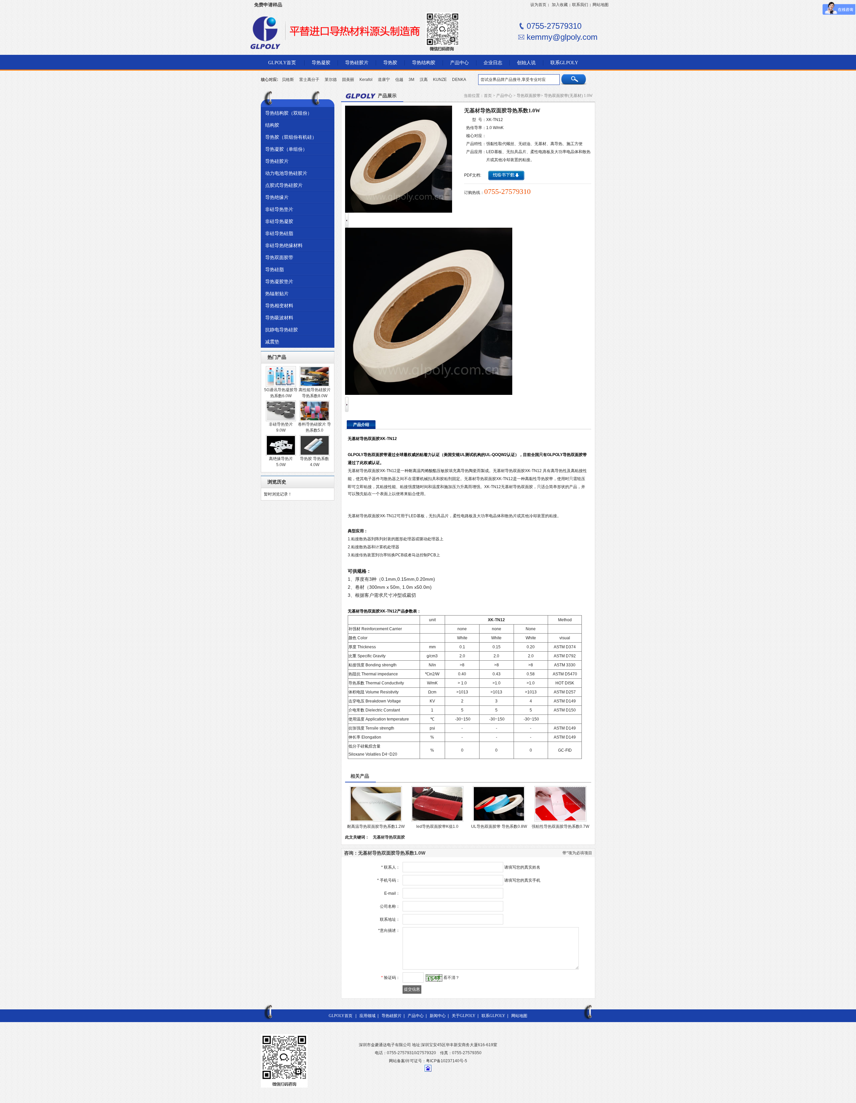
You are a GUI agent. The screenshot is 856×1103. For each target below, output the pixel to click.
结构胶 (272, 125)
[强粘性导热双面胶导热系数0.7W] (560, 820)
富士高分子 (309, 79)
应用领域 (367, 1015)
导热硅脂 (274, 269)
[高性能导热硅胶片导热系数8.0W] (315, 385)
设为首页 (538, 4)
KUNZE (440, 79)
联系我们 (580, 4)
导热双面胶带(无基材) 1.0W (568, 95)
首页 (488, 95)
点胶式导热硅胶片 (284, 185)
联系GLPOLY (493, 1015)
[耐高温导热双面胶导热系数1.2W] (376, 820)
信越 (399, 79)
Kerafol (365, 79)
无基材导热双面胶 (389, 837)
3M (411, 79)
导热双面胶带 (279, 257)
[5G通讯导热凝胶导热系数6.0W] (281, 385)
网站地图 (601, 4)
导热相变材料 (279, 305)
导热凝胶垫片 (279, 281)
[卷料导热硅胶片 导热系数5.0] (315, 420)
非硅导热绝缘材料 (284, 245)
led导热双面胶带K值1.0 (437, 826)
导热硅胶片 (277, 161)
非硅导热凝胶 (279, 221)
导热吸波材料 (279, 317)
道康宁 (384, 79)
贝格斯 (288, 79)
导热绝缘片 (277, 197)
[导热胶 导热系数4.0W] (315, 454)
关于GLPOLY (463, 1015)
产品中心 (504, 95)
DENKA (459, 79)
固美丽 (348, 79)
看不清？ (451, 977)
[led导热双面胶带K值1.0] (437, 820)
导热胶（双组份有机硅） (291, 137)
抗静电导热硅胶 (281, 329)
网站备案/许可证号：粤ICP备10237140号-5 (428, 1061)
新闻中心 (438, 1015)
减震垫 (272, 341)
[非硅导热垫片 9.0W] (281, 420)
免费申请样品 (268, 4)
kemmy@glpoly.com (562, 36)
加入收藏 (560, 4)
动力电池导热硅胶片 (286, 173)
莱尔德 (331, 79)
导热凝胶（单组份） (286, 149)
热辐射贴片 (277, 293)
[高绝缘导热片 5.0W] (281, 454)
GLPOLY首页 (340, 1015)
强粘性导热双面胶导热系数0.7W (560, 826)
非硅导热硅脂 (279, 233)
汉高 (424, 79)
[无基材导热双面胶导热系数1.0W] (428, 393)
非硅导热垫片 (279, 209)
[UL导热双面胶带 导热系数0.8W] (499, 820)
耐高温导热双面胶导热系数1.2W (376, 826)
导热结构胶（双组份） (288, 113)
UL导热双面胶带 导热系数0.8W (499, 826)
